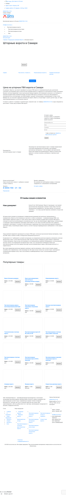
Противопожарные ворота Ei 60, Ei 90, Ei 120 (32, 332)
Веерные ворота (29, 384)
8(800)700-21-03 (7, 11)
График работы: (16, 8)
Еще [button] (9, 33)
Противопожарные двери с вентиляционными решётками (12, 305)
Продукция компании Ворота (15, 39)
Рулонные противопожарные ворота (53, 305)
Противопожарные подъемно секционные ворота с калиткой (53, 359)
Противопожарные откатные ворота (12, 358)
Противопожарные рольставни (16, 29)
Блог (8, 424)
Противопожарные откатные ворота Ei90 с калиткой (53, 332)
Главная (5, 39)
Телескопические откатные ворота (11, 332)
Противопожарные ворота (14, 27)
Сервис (9, 420)
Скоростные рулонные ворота (53, 384)
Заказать (24, 64)
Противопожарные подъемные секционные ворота (31, 306)
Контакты (9, 422)
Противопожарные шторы (15, 31)
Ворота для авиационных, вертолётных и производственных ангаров (32, 280)
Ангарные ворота (8, 384)
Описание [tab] (32, 80)
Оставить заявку (38, 186)
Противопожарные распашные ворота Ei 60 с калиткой (32, 359)
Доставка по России (17, 1)
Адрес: (12, 5)
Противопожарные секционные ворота (33, 431)
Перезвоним (6, 190)
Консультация (6, 14)
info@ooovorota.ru (7, 24)
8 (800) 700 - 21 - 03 (12, 188)
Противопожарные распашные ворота (33, 421)
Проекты (9, 419)
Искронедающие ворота (52, 278)
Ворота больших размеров (11, 278)
